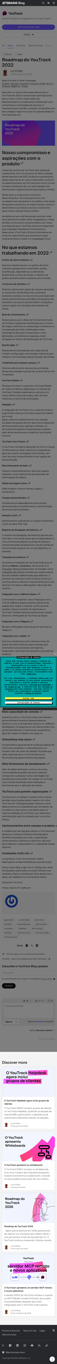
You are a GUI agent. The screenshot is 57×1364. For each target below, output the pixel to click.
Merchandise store (14, 1352)
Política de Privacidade (40, 685)
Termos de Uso (14, 687)
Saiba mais (31, 674)
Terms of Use (29, 1330)
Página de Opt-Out (33, 693)
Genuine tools (9, 1334)
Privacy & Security (11, 1330)
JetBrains (22, 1358)
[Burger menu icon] (54, 3)
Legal (42, 1330)
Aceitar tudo (28, 698)
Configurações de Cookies (28, 703)
